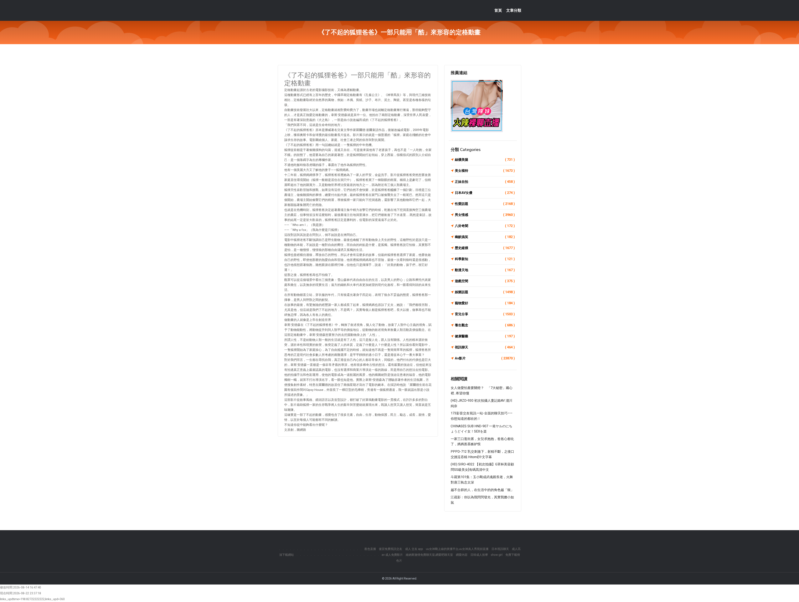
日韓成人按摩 (479, 554)
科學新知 (485, 259)
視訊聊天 (485, 347)
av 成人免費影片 (392, 554)
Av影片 (485, 358)
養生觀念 (485, 325)
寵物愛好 (485, 303)
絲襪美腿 (485, 160)
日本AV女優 (485, 193)
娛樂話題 (485, 292)
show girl (496, 554)
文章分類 (513, 10)
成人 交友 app (414, 549)
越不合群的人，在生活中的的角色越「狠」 (482, 490)
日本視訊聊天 (500, 549)
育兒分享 (485, 314)
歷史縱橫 (485, 248)
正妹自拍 (485, 182)
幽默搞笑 (485, 237)
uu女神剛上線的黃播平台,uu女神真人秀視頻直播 (457, 549)
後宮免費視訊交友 (390, 549)
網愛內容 (462, 554)
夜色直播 (370, 549)
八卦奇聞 (485, 226)
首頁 (498, 10)
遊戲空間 (485, 281)
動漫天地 (485, 270)
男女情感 (485, 215)
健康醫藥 (485, 336)
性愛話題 (485, 204)
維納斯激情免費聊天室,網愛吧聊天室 (429, 554)
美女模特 (485, 171)
